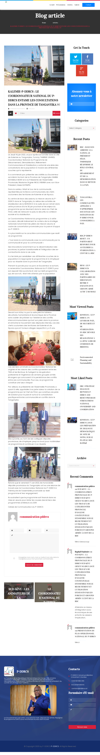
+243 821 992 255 (77, 681)
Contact (88, 5)
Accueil (51, 5)
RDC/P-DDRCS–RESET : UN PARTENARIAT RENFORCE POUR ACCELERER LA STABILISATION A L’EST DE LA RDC (87, 244)
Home (44, 23)
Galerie (77, 5)
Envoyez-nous (82, 727)
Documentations (77, 685)
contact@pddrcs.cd (79, 688)
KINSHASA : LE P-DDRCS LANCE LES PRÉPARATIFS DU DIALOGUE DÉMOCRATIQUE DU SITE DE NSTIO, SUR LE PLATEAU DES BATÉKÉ (88, 431)
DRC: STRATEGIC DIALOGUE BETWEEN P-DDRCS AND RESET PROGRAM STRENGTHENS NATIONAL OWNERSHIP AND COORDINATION (87, 398)
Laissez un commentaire (34, 565)
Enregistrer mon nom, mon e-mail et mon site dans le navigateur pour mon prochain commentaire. (39, 558)
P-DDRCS (55, 746)
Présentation (60, 5)
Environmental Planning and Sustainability (86, 360)
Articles (70, 5)
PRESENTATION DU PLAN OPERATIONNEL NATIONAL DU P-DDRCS (85, 633)
